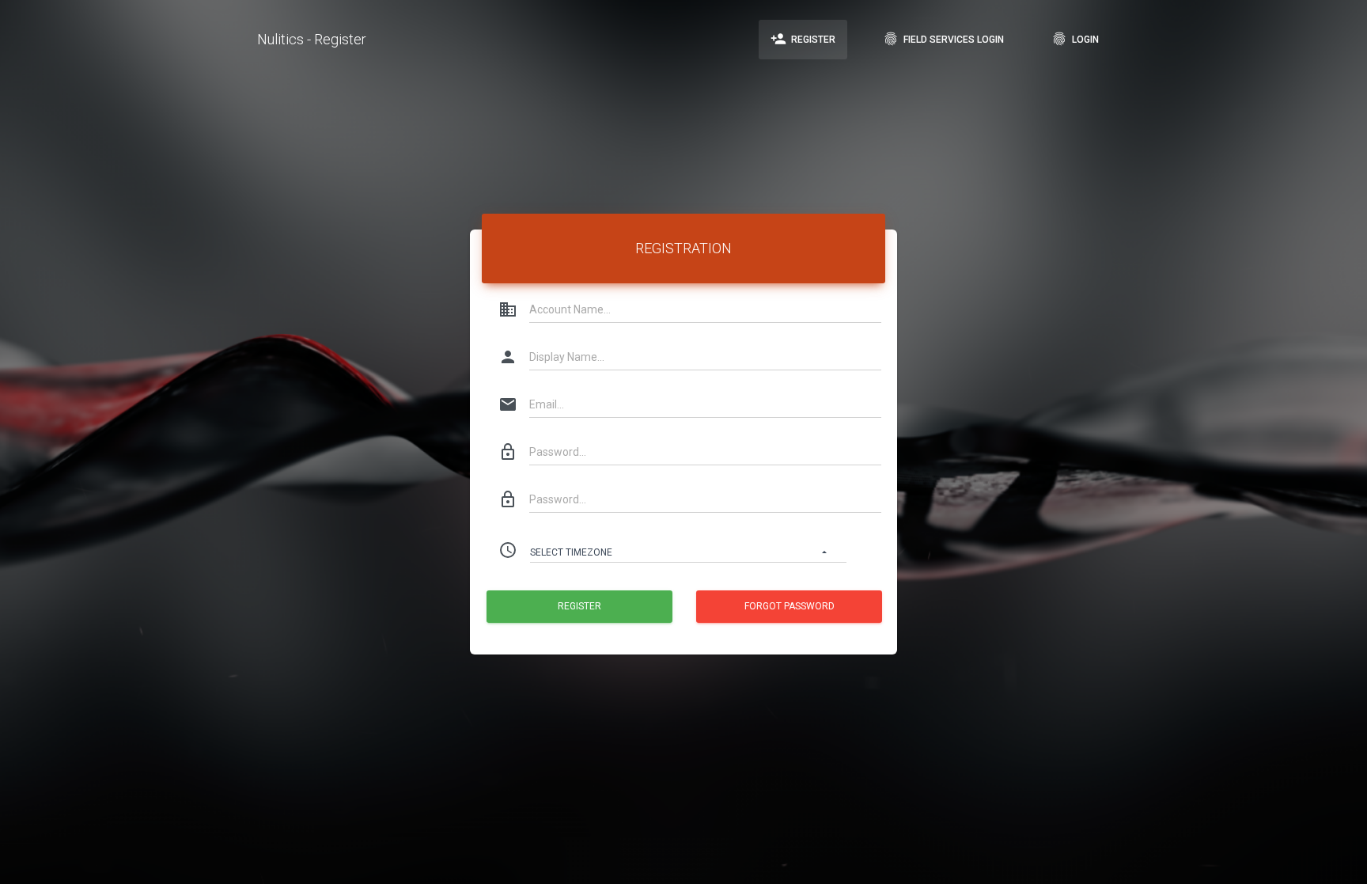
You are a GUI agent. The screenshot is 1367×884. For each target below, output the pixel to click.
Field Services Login (943, 39)
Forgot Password (789, 606)
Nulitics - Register (311, 39)
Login (1075, 39)
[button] (688, 550)
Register (803, 39)
